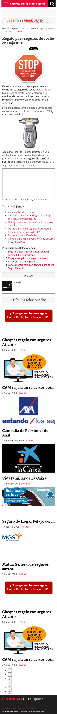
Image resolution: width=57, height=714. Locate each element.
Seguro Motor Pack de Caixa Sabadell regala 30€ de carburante (28, 253)
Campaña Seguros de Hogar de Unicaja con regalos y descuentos (29, 217)
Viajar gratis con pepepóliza (23, 261)
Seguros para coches (30, 28)
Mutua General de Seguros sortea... (25, 566)
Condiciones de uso (10, 708)
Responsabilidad (27, 708)
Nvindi (20, 31)
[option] (28, 374)
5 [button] (10, 687)
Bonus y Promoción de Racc (23, 235)
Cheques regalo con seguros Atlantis (28, 258)
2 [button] (10, 674)
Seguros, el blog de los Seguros (27, 3)
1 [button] (10, 670)
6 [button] (10, 691)
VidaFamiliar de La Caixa (21, 212)
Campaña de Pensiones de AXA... (25, 432)
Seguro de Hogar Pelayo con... (28, 521)
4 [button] (10, 682)
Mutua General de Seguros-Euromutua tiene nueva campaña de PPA (29, 230)
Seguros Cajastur (11, 28)
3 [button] (10, 678)
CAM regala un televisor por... (28, 387)
